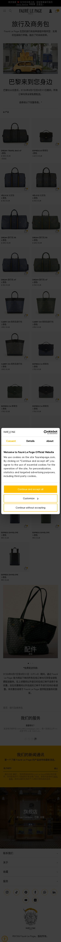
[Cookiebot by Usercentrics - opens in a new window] (43, 432)
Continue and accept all (30, 489)
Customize (29, 498)
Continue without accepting (30, 507)
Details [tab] (30, 440)
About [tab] (49, 440)
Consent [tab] (11, 440)
